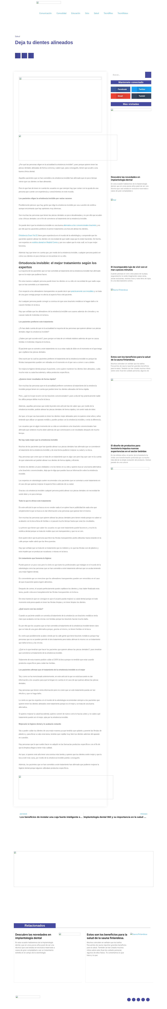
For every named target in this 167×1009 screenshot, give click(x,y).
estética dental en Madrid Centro (45, 242)
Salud (96, 13)
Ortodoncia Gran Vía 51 (28, 235)
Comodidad (61, 13)
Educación (75, 13)
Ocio (87, 13)
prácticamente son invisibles (82, 291)
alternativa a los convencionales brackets (79, 225)
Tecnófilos (108, 13)
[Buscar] (148, 75)
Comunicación (45, 13)
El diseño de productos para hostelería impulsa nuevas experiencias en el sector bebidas (128, 448)
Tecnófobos (123, 13)
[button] (18, 55)
